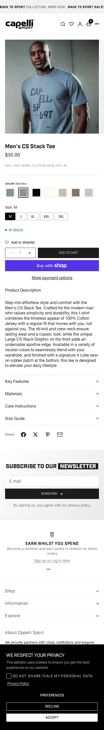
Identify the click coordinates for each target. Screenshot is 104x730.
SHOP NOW (52, 7)
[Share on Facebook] (23, 435)
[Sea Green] (10, 193)
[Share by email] (60, 435)
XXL (46, 216)
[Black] (36, 193)
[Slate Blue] (23, 193)
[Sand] (63, 193)
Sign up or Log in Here (52, 560)
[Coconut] (49, 193)
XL (33, 216)
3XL (61, 216)
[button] (20, 242)
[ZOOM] (97, 126)
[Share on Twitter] (36, 435)
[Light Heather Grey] (89, 193)
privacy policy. (79, 505)
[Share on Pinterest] (48, 435)
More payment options (52, 277)
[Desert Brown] (76, 193)
